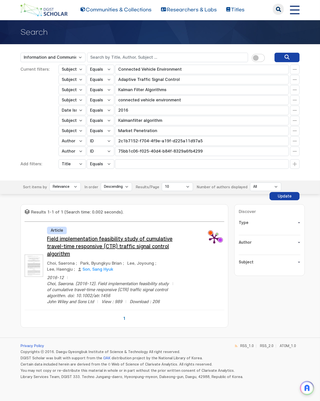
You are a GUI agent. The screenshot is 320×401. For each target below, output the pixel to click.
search (278, 9)
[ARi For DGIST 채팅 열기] (307, 388)
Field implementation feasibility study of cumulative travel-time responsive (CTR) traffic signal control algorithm (109, 246)
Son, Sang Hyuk (97, 269)
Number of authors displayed (222, 187)
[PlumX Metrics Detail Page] (214, 237)
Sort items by (35, 187)
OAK (106, 358)
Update (285, 196)
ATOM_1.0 (288, 346)
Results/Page (147, 187)
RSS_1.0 (247, 346)
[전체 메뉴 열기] (295, 9)
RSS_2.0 (267, 346)
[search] (287, 57)
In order (91, 187)
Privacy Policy (32, 346)
